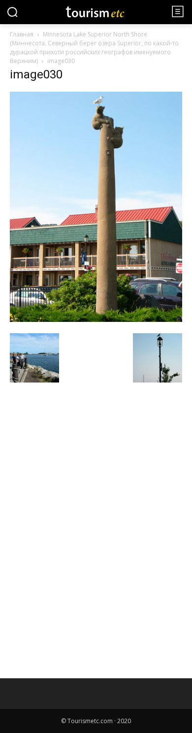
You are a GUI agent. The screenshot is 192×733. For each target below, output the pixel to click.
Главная (21, 34)
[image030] (96, 319)
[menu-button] (178, 11)
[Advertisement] (84, 457)
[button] (12, 12)
